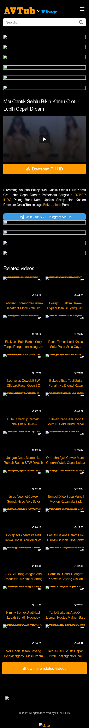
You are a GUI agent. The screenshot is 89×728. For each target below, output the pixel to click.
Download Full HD (47, 169)
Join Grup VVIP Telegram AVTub (48, 216)
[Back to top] (81, 719)
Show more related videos (44, 668)
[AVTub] (31, 11)
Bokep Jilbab (52, 204)
